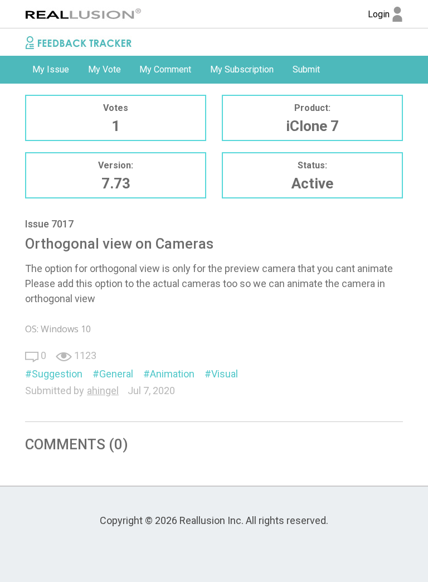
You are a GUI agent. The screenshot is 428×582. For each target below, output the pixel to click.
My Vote (104, 69)
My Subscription (242, 69)
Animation (172, 374)
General (116, 374)
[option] (50, 70)
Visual (224, 374)
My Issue (50, 69)
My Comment (165, 69)
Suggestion (57, 374)
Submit (306, 69)
